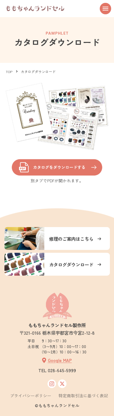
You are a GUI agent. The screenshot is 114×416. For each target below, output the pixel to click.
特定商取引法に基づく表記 (83, 396)
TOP (9, 71)
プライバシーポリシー (30, 396)
